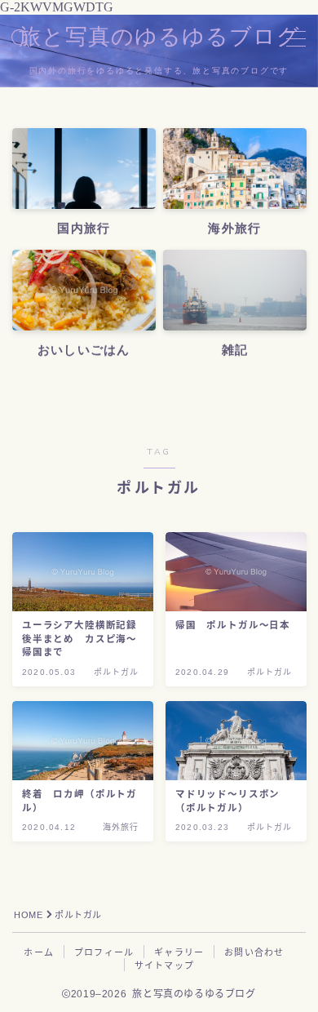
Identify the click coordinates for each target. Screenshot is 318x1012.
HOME (28, 915)
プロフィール (104, 952)
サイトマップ (164, 965)
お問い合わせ (254, 952)
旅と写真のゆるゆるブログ (159, 37)
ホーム (39, 952)
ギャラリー (179, 952)
